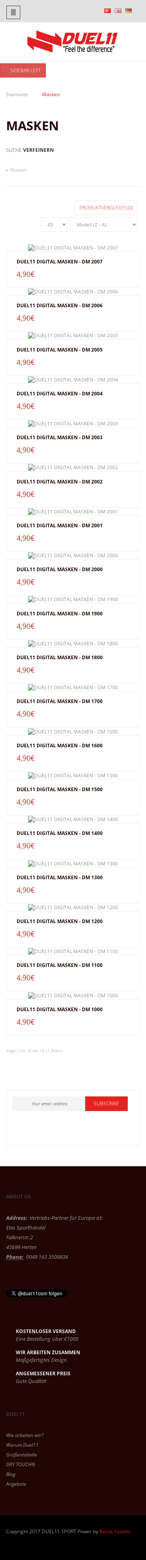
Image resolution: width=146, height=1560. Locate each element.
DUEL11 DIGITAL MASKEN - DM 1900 (60, 613)
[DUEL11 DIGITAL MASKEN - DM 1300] (73, 863)
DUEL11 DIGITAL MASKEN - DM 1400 (60, 833)
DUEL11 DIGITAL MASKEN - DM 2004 (60, 393)
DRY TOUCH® (20, 1464)
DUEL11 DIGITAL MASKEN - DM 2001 (60, 525)
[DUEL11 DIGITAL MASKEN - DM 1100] (73, 951)
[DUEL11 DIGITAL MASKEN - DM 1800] (73, 643)
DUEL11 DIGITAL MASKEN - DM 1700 (60, 701)
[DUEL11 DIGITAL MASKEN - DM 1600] (73, 731)
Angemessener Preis (43, 1373)
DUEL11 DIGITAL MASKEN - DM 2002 (60, 481)
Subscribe (106, 1103)
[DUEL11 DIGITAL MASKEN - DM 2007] (73, 247)
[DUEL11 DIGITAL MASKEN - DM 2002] (73, 467)
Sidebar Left (25, 70)
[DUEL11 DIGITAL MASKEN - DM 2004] (73, 379)
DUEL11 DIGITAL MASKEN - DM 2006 (60, 305)
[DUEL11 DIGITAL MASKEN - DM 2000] (73, 555)
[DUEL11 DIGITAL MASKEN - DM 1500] (73, 775)
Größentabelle (21, 1454)
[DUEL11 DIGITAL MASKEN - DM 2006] (73, 291)
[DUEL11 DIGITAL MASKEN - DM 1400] (73, 819)
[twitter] (40, 1130)
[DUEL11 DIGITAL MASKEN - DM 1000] (73, 995)
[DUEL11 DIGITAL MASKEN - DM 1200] (73, 907)
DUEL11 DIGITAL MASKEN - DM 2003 (60, 437)
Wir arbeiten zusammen (48, 1352)
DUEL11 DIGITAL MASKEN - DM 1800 (60, 657)
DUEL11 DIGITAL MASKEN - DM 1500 (60, 789)
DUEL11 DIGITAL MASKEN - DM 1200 (60, 921)
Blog (10, 1474)
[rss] (78, 1130)
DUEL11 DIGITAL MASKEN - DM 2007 (60, 261)
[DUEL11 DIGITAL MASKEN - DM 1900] (73, 599)
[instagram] (59, 1130)
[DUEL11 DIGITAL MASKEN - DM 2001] (73, 511)
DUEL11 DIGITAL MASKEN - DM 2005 (60, 349)
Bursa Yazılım (114, 1531)
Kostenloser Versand (46, 1331)
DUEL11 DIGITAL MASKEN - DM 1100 (60, 965)
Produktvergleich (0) (106, 207)
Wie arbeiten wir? (24, 1435)
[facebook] (22, 1130)
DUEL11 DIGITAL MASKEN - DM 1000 (60, 1009)
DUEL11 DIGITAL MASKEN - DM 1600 (60, 745)
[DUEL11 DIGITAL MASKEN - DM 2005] (73, 335)
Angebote (16, 1483)
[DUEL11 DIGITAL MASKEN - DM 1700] (73, 687)
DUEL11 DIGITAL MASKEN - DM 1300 (60, 877)
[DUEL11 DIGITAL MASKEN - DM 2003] (73, 423)
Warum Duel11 (22, 1444)
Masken (18, 169)
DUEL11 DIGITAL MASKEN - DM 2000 (60, 569)
